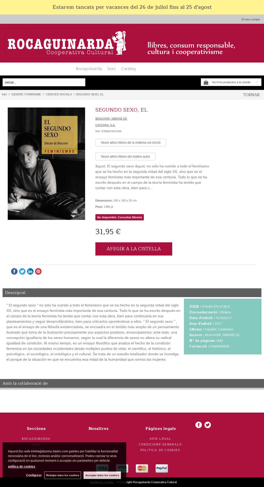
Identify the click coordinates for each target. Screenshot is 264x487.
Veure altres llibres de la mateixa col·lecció (131, 142)
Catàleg (128, 68)
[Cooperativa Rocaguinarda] (132, 43)
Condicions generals (160, 444)
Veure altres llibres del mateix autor (125, 156)
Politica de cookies (160, 450)
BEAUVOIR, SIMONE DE (111, 118)
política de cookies (21, 466)
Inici (112, 68)
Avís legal (161, 438)
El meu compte (251, 19)
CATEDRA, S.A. (105, 125)
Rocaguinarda (89, 68)
